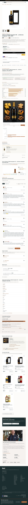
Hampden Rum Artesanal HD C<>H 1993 (7, 385)
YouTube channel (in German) (7, 453)
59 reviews (7, 387)
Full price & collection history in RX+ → (6, 327)
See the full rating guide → (14, 164)
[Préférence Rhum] (3, 260)
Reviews (21, 477)
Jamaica (4, 284)
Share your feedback (4, 488)
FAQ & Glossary (15, 477)
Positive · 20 (7, 183)
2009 (3, 304)
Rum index (15, 483)
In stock (4, 50)
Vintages (15, 482)
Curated (19, 183)
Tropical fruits (5, 92)
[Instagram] (4, 473)
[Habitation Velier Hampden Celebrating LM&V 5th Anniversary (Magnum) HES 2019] (8, 399)
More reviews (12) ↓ (11, 248)
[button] (14, 17)
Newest (25, 183)
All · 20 (3, 183)
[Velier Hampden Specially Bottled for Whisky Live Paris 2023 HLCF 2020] (20, 379)
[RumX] (5, 2)
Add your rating (17, 248)
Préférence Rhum (7, 260)
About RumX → (6, 451)
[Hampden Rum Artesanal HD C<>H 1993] (8, 379)
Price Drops (15, 484)
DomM (5, 224)
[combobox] (15, 2)
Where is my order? (4, 487)
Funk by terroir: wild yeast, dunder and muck (15, 345)
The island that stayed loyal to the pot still (13, 348)
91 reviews (19, 387)
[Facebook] (2, 473)
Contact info (3, 489)
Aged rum (3, 33)
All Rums (3, 476)
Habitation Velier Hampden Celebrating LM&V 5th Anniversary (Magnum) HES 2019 (7, 404)
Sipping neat (9, 84)
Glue (2, 91)
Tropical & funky (5, 84)
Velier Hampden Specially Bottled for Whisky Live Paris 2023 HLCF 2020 (20, 385)
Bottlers (15, 481)
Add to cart (14, 52)
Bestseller (3, 477)
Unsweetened (7, 293)
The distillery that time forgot (13, 344)
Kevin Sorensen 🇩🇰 (7, 241)
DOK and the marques (12, 346)
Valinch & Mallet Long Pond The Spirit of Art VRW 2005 (8, 366)
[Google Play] (25, 497)
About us (21, 476)
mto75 (5, 218)
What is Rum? (15, 476)
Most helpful (21, 183)
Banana (10, 135)
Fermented (4, 96)
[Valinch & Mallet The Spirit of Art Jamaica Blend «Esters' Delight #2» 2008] (20, 360)
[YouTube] (5, 473)
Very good (6, 37)
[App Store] (23, 497)
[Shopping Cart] (25, 2)
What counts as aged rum (11, 349)
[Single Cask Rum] (3, 255)
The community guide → (13, 85)
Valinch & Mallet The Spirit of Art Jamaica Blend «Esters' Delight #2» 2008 (19, 366)
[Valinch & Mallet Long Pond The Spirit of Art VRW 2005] (8, 360)
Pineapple (9, 135)
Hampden (11, 339)
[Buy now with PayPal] (23, 54)
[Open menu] (3, 2)
